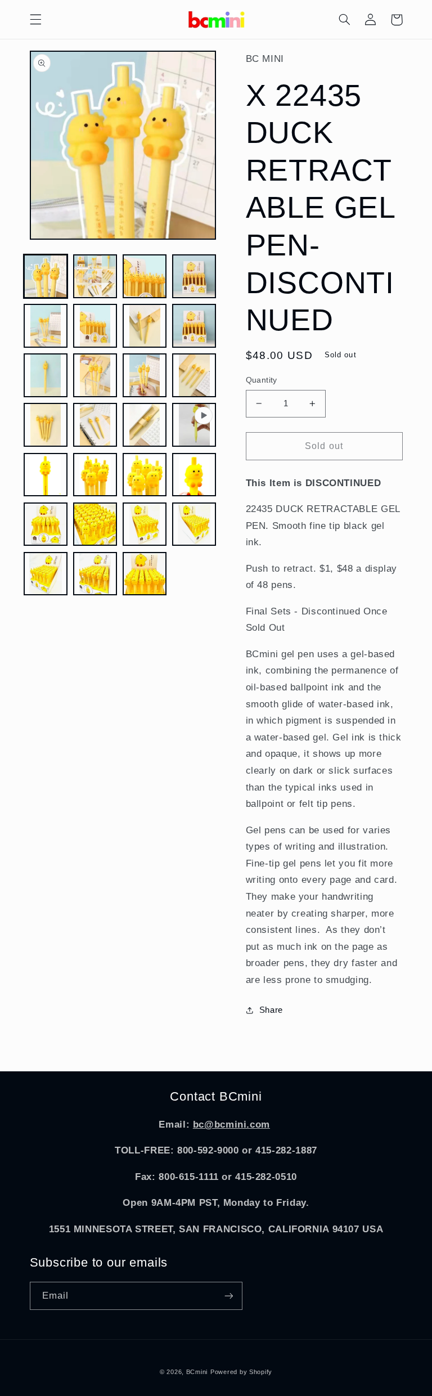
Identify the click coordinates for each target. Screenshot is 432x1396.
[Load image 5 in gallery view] (46, 326)
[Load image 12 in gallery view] (194, 375)
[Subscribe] (228, 1295)
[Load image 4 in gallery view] (194, 276)
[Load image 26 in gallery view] (144, 574)
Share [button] (271, 1010)
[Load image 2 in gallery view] (95, 276)
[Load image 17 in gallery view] (95, 475)
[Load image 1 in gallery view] (46, 276)
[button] (35, 20)
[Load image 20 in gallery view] (46, 524)
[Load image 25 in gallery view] (95, 574)
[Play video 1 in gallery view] (194, 425)
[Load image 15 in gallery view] (144, 425)
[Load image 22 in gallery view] (144, 524)
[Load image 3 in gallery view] (144, 276)
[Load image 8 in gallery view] (194, 326)
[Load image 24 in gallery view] (46, 574)
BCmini (197, 1371)
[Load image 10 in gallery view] (95, 375)
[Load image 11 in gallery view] (144, 375)
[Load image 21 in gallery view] (95, 524)
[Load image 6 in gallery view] (95, 326)
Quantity (261, 380)
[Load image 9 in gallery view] (46, 375)
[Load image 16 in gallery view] (46, 475)
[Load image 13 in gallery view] (46, 425)
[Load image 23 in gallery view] (194, 524)
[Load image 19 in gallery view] (194, 475)
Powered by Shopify (241, 1371)
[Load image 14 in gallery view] (95, 425)
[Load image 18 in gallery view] (144, 475)
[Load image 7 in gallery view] (144, 326)
